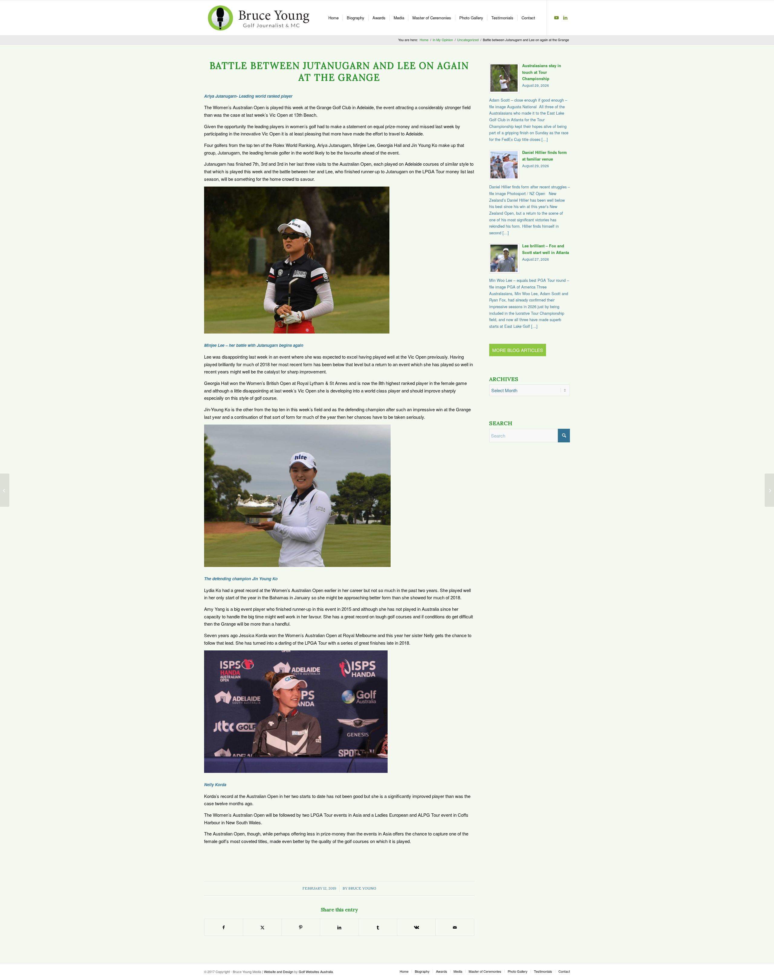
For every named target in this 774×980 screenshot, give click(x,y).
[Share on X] (262, 927)
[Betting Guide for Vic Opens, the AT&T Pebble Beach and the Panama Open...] (4, 490)
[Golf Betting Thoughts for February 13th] (769, 490)
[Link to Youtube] (556, 17)
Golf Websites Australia (316, 971)
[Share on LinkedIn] (339, 927)
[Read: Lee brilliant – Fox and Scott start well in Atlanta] (504, 258)
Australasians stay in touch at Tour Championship (541, 72)
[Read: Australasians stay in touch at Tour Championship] (504, 78)
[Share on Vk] (416, 927)
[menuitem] (333, 17)
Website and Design (278, 971)
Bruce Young (362, 888)
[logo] (258, 17)
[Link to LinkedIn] (565, 17)
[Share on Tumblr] (378, 927)
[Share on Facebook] (223, 927)
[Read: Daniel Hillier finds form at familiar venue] (504, 165)
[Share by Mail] (455, 927)
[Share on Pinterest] (301, 927)
